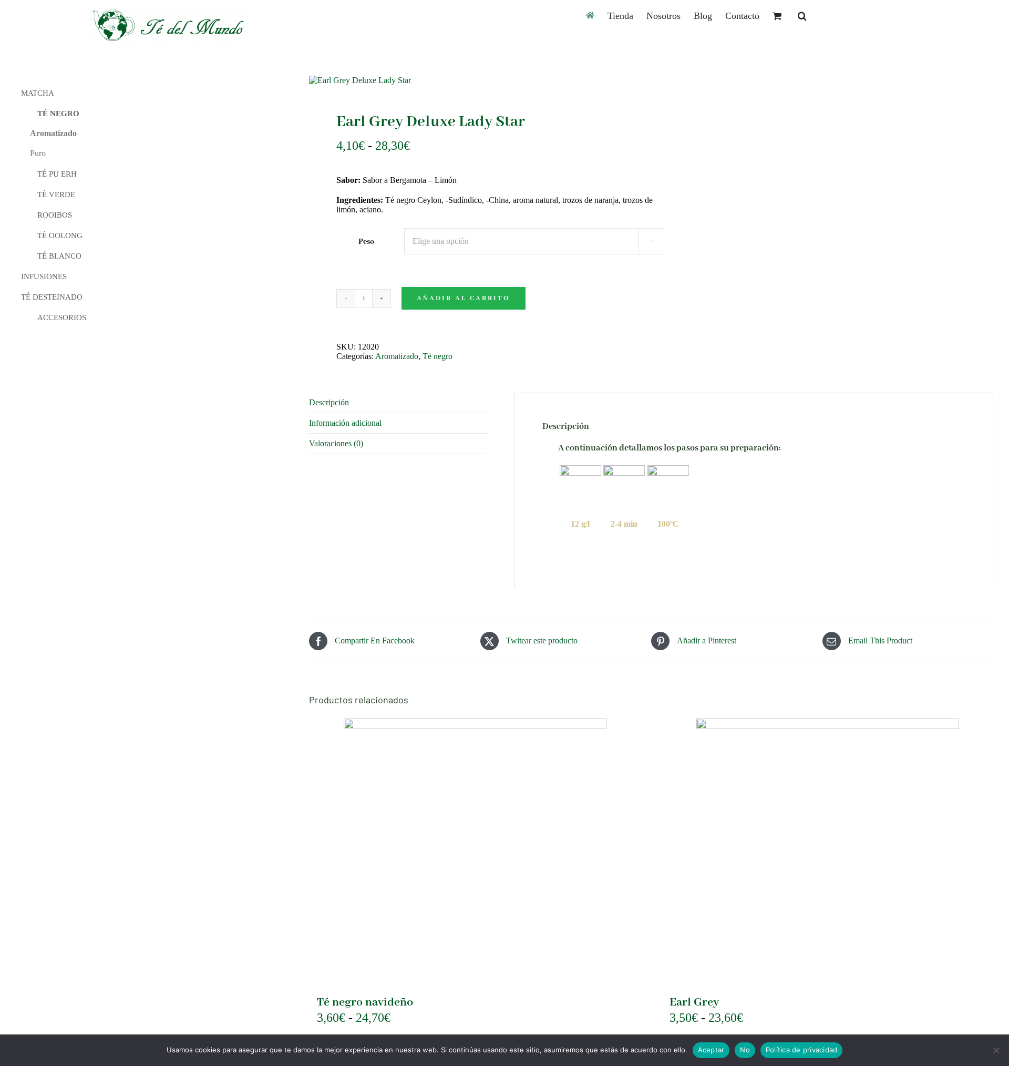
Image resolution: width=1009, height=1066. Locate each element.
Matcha (37, 93)
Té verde (56, 194)
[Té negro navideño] (475, 850)
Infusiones (44, 276)
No (745, 1050)
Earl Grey (694, 1002)
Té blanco (59, 256)
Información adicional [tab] (345, 422)
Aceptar (711, 1050)
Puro (38, 153)
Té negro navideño (365, 1002)
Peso (366, 242)
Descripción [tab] (329, 402)
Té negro (437, 356)
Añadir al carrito (463, 298)
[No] (996, 1050)
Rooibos (54, 215)
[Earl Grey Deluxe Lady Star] (473, 80)
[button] (802, 15)
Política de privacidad (802, 1050)
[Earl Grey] (827, 850)
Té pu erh (57, 174)
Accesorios (61, 317)
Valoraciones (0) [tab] (336, 443)
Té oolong (60, 235)
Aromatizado (396, 356)
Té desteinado (52, 297)
